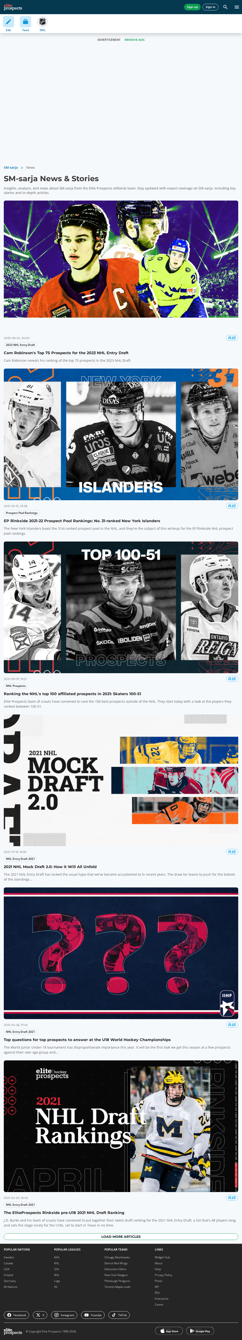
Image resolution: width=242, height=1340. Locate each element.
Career (159, 1304)
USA (6, 1269)
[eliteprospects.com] (13, 7)
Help (158, 1269)
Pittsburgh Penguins (117, 1281)
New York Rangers (116, 1275)
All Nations (10, 1287)
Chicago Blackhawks (117, 1257)
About (158, 1263)
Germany (10, 1281)
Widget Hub (162, 1257)
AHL (56, 1275)
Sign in (210, 7)
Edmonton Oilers (115, 1269)
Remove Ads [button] (135, 40)
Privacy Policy (163, 1275)
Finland (8, 1275)
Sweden (9, 1257)
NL (56, 1287)
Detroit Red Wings (116, 1263)
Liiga (57, 1281)
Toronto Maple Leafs (117, 1287)
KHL (56, 1263)
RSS (157, 1293)
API (157, 1287)
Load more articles (121, 1237)
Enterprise (162, 1299)
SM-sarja (11, 167)
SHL (56, 1269)
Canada (8, 1263)
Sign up (192, 7)
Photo (158, 1281)
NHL (57, 1257)
